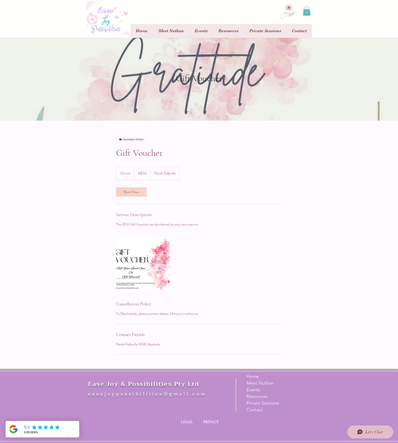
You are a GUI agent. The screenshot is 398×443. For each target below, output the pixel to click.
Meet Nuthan (260, 383)
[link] (131, 192)
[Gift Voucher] (143, 264)
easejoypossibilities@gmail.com (147, 394)
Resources (257, 396)
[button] (307, 11)
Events (253, 389)
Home (252, 376)
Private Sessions (262, 403)
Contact (254, 409)
